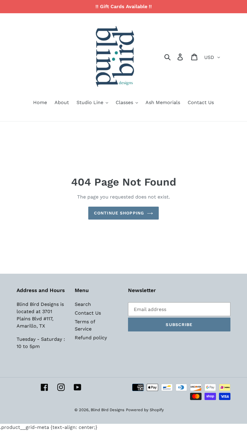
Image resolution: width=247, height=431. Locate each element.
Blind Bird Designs (107, 410)
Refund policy (91, 337)
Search (83, 304)
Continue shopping (119, 213)
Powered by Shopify (145, 410)
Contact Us (88, 313)
